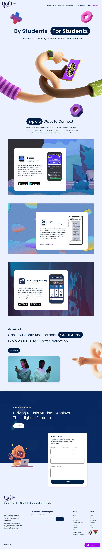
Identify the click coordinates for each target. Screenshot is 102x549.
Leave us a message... (56, 466)
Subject (52, 457)
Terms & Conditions (78, 534)
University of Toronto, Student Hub (33, 160)
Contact (75, 527)
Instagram (93, 520)
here (51, 244)
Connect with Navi (45, 244)
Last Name (65, 447)
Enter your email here (37, 514)
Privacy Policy (77, 532)
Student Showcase (78, 522)
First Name (53, 447)
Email (75, 447)
